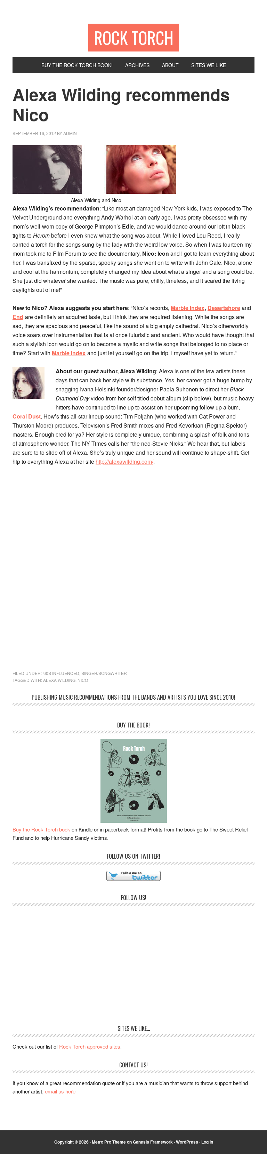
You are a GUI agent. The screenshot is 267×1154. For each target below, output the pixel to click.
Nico (83, 680)
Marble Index (187, 308)
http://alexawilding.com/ (124, 461)
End (18, 317)
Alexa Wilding (59, 680)
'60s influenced (61, 673)
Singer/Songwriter (104, 673)
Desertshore (224, 308)
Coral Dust (27, 416)
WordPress (187, 1142)
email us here (60, 1091)
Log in (207, 1142)
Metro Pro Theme (109, 1142)
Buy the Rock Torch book (41, 829)
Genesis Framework (153, 1142)
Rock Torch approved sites (89, 1046)
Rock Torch (133, 37)
